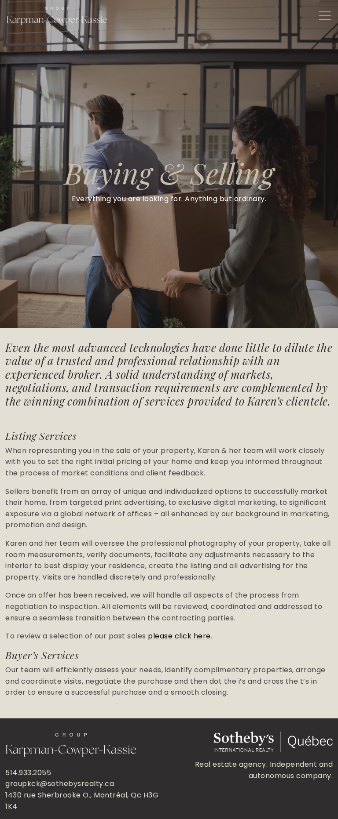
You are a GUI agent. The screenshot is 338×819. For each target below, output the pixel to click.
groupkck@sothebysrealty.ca (59, 784)
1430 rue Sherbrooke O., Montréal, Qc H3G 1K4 (81, 801)
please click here (179, 636)
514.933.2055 (28, 773)
